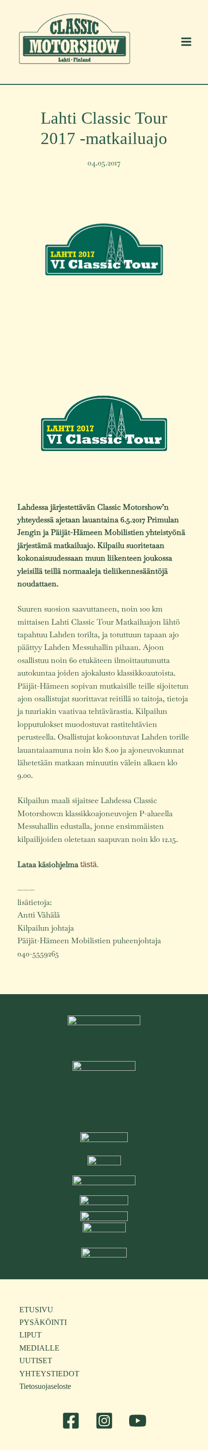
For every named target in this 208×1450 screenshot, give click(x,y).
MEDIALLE (39, 1348)
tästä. (89, 864)
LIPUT (30, 1335)
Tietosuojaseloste (45, 1386)
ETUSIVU (36, 1309)
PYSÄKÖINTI (43, 1322)
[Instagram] (104, 1420)
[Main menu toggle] (186, 42)
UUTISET (35, 1360)
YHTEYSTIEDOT (49, 1373)
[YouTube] (137, 1420)
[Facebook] (71, 1420)
